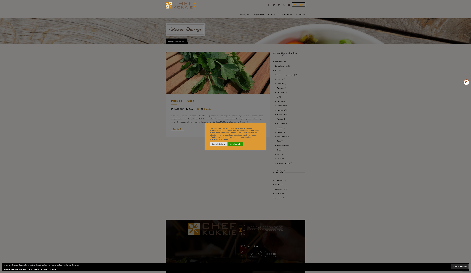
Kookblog (271, 14)
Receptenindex (258, 14)
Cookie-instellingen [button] (218, 144)
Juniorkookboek (285, 14)
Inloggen (300, 4)
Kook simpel (300, 14)
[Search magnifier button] (466, 82)
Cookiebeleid (52, 269)
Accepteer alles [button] (236, 144)
